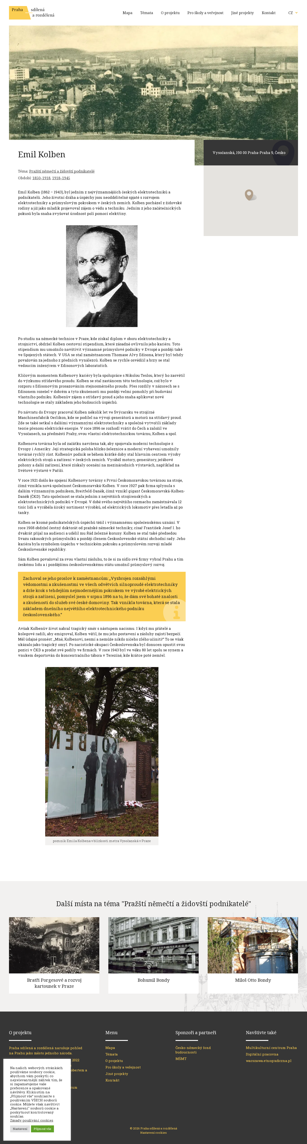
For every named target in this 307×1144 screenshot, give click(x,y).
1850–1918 (41, 178)
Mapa (127, 12)
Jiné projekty (242, 12)
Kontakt (269, 12)
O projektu (170, 12)
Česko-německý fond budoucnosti (193, 1049)
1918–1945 (61, 178)
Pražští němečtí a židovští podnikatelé (62, 171)
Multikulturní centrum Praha (271, 1047)
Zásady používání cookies (31, 1120)
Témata (146, 12)
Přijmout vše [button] (42, 1129)
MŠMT (181, 1058)
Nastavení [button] (20, 1129)
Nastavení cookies (153, 1133)
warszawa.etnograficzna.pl (268, 1060)
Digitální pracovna (262, 1054)
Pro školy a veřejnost (205, 12)
